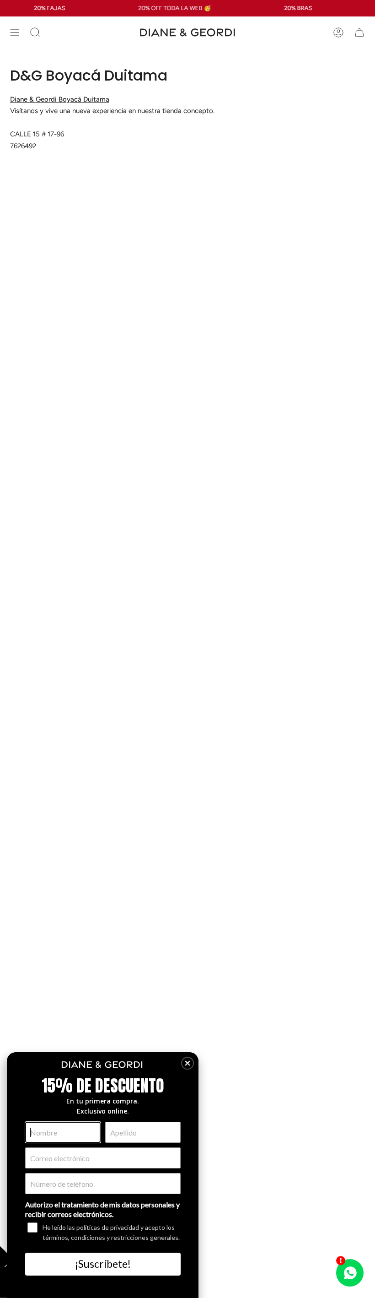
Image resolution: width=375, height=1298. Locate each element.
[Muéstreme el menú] (14, 32)
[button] (187, 1063)
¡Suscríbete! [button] (103, 1263)
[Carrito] (359, 32)
